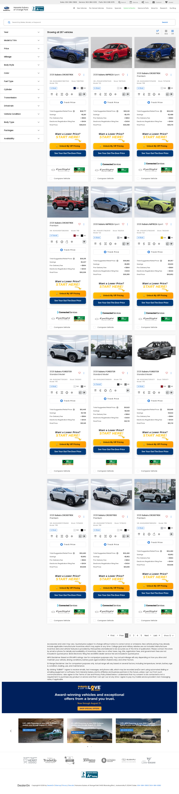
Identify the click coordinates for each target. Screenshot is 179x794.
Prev (121, 635)
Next (147, 635)
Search (165, 22)
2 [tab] (91, 746)
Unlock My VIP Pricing (68, 146)
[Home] (74, 8)
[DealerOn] (24, 785)
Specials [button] (118, 8)
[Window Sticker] (84, 94)
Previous (11, 731)
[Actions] (84, 75)
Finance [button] (109, 8)
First (112, 635)
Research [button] (163, 8)
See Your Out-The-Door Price (67, 153)
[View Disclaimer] (72, 94)
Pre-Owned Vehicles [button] (96, 8)
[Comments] (80, 94)
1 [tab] (87, 746)
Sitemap (58, 785)
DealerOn (50, 785)
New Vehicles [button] (82, 8)
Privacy (65, 785)
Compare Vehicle (62, 178)
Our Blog (173, 8)
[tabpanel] (40, 730)
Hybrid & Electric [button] (129, 8)
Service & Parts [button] (143, 8)
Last (156, 635)
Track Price (69, 102)
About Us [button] (154, 8)
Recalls (71, 785)
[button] (86, 52)
